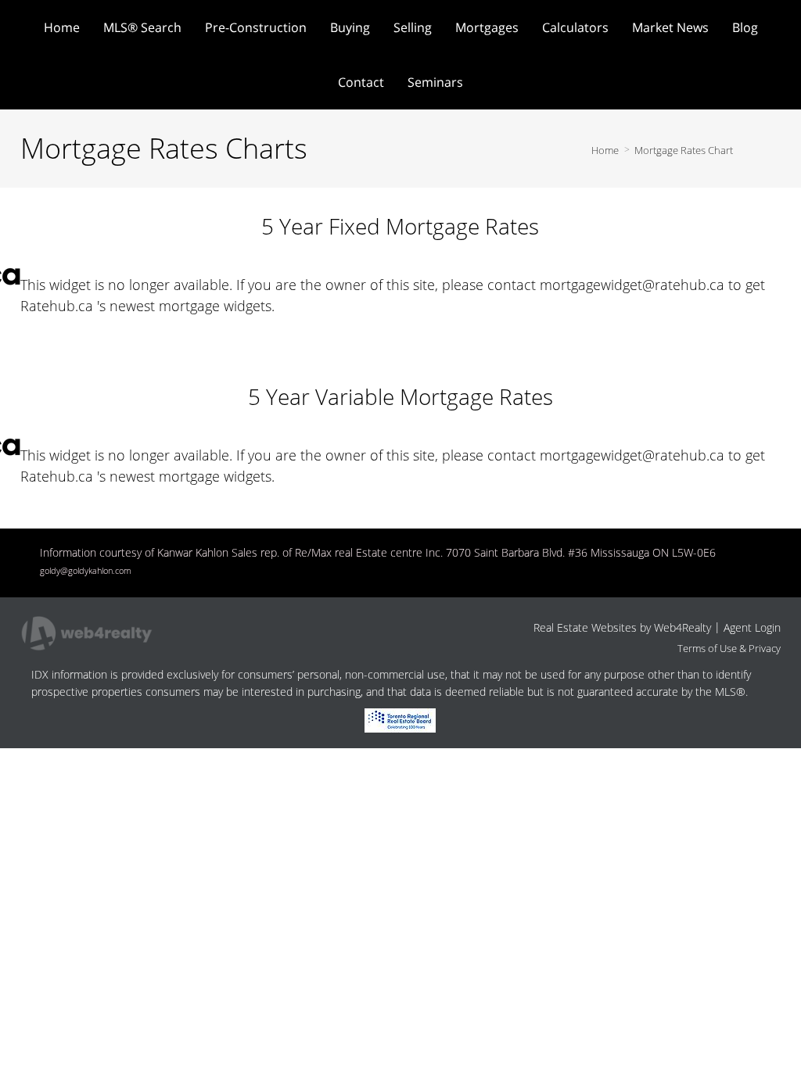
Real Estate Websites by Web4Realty (622, 627)
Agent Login (752, 627)
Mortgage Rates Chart (683, 150)
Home (605, 150)
